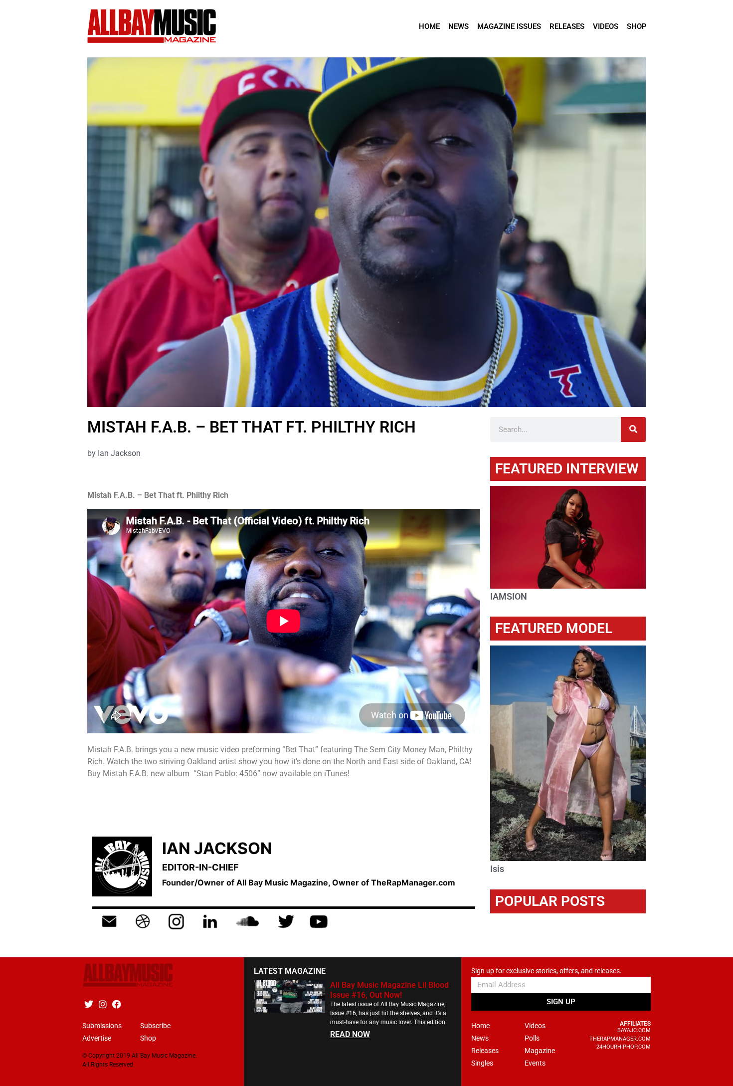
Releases (567, 26)
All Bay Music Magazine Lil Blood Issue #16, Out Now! (389, 989)
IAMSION (508, 596)
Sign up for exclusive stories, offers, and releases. (546, 971)
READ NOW (350, 1034)
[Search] (633, 429)
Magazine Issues (509, 26)
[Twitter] (88, 1004)
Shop (637, 26)
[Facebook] (116, 1004)
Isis (497, 869)
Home (429, 26)
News (458, 26)
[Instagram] (102, 1004)
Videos (605, 26)
